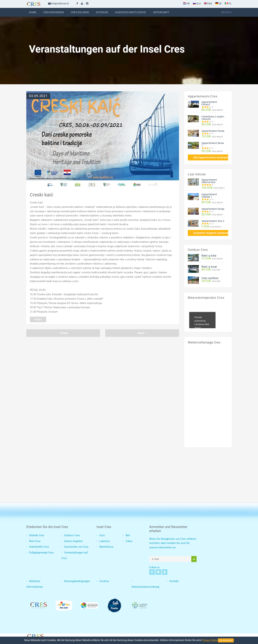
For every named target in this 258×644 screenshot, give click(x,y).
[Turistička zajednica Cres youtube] (82, 3)
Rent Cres (35, 541)
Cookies (104, 581)
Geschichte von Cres (76, 546)
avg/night (212, 109)
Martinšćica (106, 546)
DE (220, 3)
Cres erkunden (53, 12)
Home (32, 12)
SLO (198, 3)
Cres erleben (80, 12)
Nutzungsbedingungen (77, 581)
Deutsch (225, 12)
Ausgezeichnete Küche (130, 12)
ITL (230, 3)
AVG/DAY (211, 269)
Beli (128, 535)
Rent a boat (209, 266)
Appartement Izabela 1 (209, 195)
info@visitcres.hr (60, 3)
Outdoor (102, 12)
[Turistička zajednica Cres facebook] (77, 3)
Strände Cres (36, 535)
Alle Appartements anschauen (210, 157)
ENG (209, 3)
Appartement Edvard (209, 103)
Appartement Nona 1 (212, 144)
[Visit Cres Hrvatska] (35, 636)
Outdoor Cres (72, 535)
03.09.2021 (38, 96)
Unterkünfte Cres (39, 546)
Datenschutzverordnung (145, 586)
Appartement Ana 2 (212, 221)
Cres (102, 535)
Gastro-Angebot (73, 541)
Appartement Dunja (212, 208)
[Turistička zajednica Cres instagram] (87, 3)
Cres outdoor (210, 278)
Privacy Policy (209, 640)
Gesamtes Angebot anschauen (210, 233)
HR (188, 3)
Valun (129, 541)
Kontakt (174, 581)
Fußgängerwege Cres (41, 552)
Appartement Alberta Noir (209, 181)
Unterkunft (161, 12)
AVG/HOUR (211, 258)
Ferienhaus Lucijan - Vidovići (213, 117)
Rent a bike (208, 255)
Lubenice (104, 541)
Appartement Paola (212, 131)
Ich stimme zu (226, 640)
